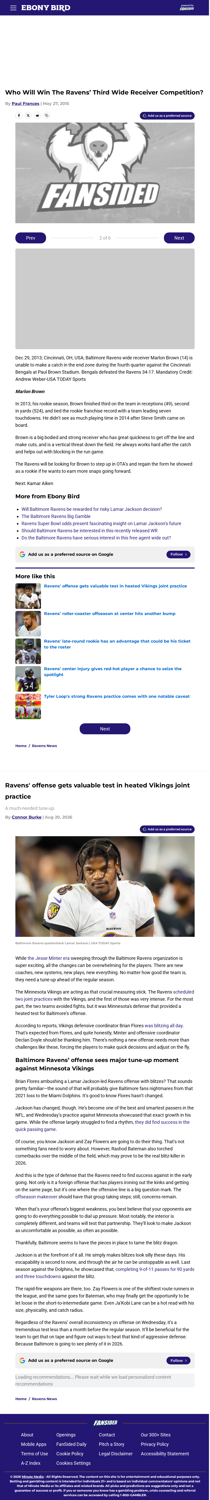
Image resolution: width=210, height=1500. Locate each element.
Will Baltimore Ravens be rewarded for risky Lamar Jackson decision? (92, 509)
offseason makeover (36, 1196)
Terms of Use (34, 1453)
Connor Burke (26, 817)
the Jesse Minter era (49, 958)
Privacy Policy (155, 1444)
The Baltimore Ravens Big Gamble (56, 516)
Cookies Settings (73, 1463)
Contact (107, 1434)
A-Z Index (30, 1463)
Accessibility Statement (165, 1453)
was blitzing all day (164, 1025)
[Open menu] (13, 8)
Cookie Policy (69, 1453)
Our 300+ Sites (156, 1434)
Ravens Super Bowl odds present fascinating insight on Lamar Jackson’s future (101, 523)
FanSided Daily (71, 1444)
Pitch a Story (111, 1444)
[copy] (46, 115)
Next (179, 238)
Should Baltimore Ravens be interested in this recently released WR (90, 530)
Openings (66, 1434)
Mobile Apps (33, 1444)
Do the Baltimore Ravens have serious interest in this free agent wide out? (96, 537)
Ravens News (44, 745)
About (27, 1434)
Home (21, 745)
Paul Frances (25, 103)
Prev (30, 238)
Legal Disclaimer (116, 1453)
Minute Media (33, 1477)
